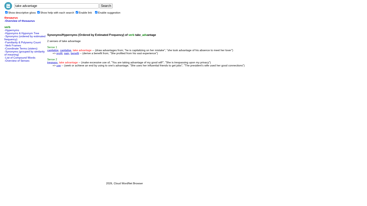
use (58, 65)
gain (66, 53)
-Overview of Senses (16, 60)
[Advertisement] (19, 121)
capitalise (65, 50)
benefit (75, 53)
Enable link (85, 12)
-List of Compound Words (19, 57)
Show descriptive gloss (22, 12)
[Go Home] (8, 8)
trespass (52, 62)
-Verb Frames (12, 45)
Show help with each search (57, 12)
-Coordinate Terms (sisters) (20, 48)
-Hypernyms (11, 30)
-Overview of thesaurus (19, 20)
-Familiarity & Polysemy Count (22, 42)
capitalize (52, 50)
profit (59, 53)
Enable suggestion (109, 12)
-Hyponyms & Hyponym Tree (21, 33)
